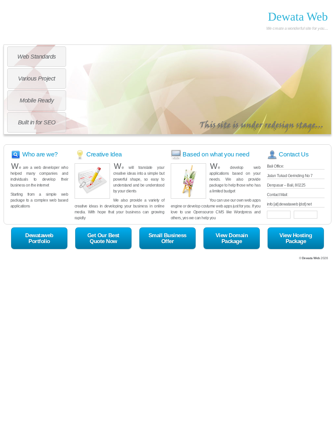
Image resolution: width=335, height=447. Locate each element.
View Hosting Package (295, 238)
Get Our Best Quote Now (103, 238)
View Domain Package (232, 238)
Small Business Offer (167, 238)
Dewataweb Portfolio (39, 238)
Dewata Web (298, 16)
